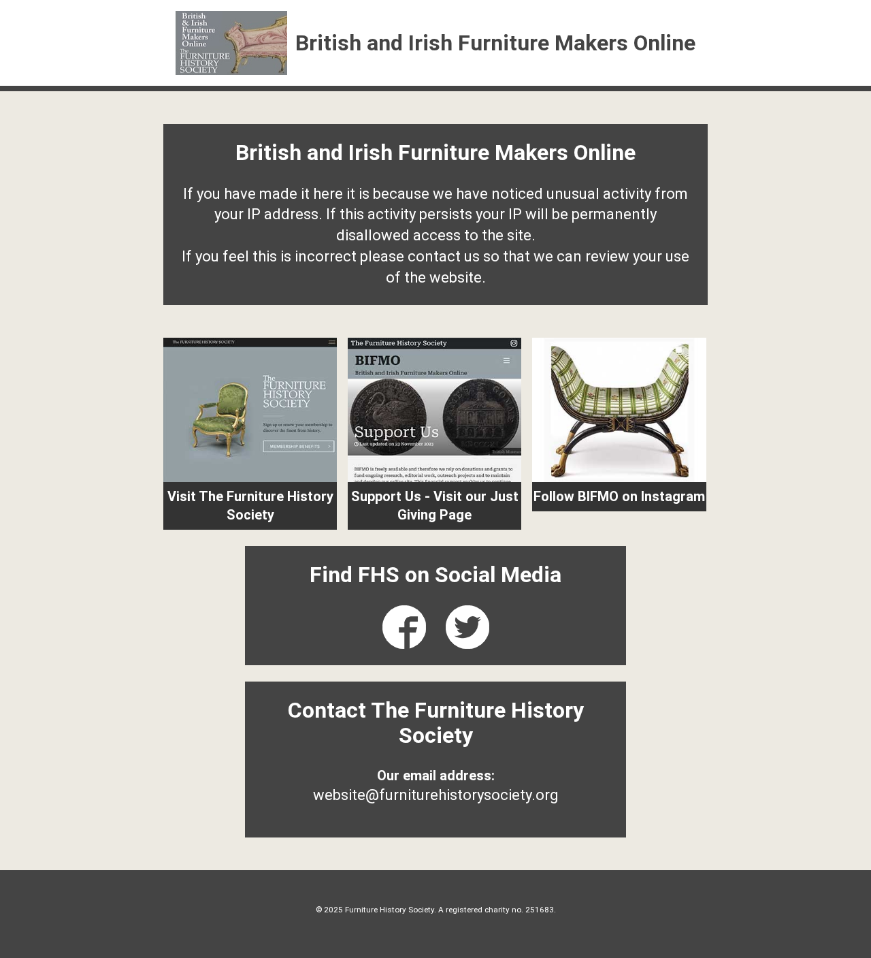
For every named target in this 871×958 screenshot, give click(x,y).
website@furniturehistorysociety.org (436, 794)
